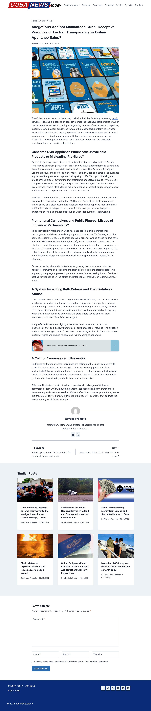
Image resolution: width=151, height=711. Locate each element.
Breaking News (71, 5)
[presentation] (35, 490)
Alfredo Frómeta (41, 43)
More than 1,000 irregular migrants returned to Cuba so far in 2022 (115, 566)
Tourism (139, 5)
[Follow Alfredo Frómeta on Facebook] (73, 434)
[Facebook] (103, 688)
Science (109, 5)
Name (37, 654)
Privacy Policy (15, 685)
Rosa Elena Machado (112, 575)
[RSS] (113, 688)
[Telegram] (123, 688)
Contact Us (14, 690)
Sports (128, 5)
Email (66, 654)
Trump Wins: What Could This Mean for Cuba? (98, 452)
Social (119, 5)
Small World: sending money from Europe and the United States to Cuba (115, 511)
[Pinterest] (128, 688)
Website (97, 654)
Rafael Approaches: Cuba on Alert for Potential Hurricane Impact (51, 452)
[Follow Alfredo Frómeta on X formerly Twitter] (78, 434)
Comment (39, 619)
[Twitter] (108, 688)
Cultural (86, 5)
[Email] (118, 688)
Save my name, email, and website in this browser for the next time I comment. (71, 661)
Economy (97, 5)
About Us (30, 685)
